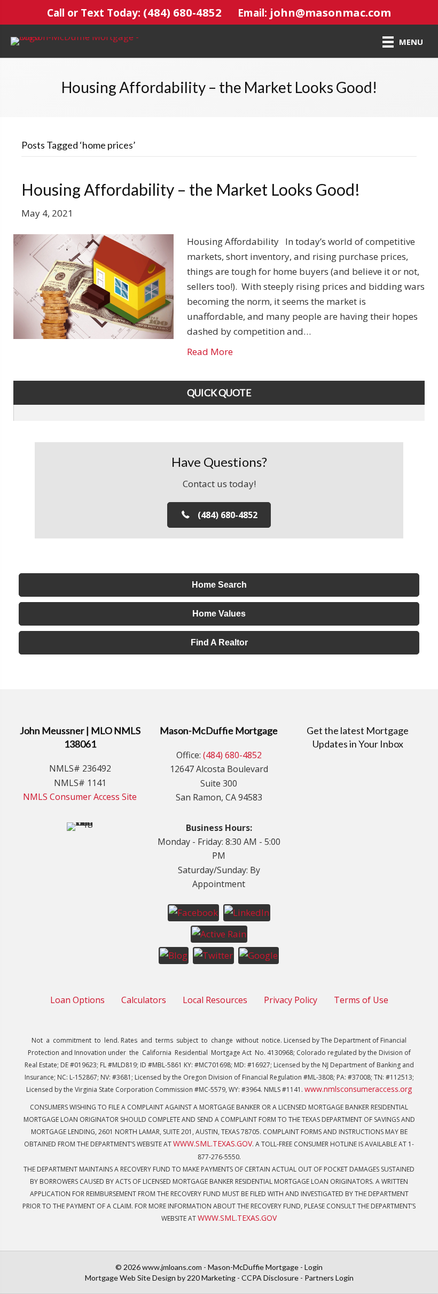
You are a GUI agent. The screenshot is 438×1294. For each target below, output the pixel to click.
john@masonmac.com (330, 12)
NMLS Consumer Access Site (80, 797)
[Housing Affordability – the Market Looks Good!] (93, 286)
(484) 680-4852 (182, 12)
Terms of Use (361, 1000)
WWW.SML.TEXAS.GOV (212, 1143)
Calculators (143, 1000)
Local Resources (215, 1000)
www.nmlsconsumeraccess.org (358, 1089)
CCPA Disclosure (270, 1277)
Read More (210, 351)
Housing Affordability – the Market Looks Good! (190, 189)
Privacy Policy (290, 1000)
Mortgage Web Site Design (130, 1277)
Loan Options (77, 1000)
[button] (219, 515)
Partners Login (329, 1277)
